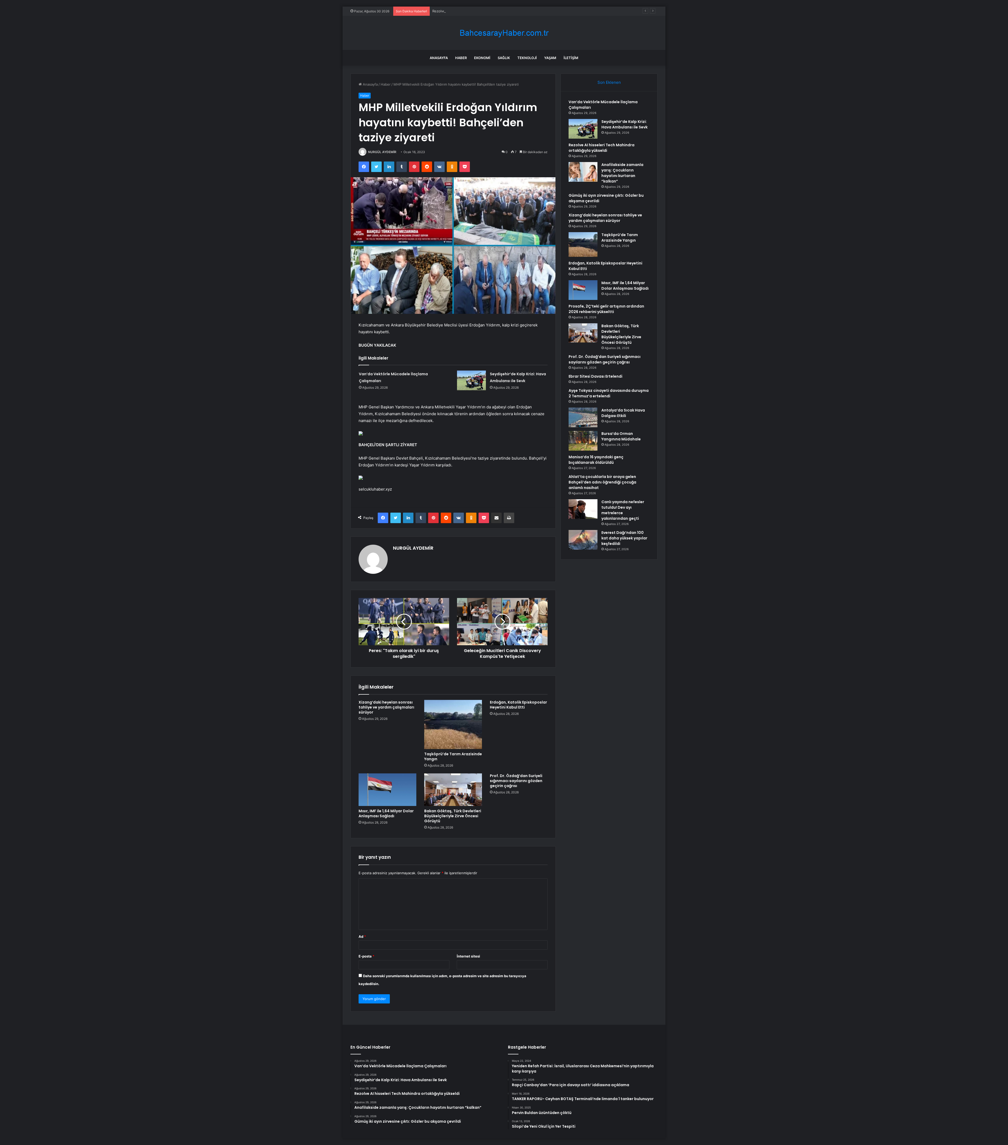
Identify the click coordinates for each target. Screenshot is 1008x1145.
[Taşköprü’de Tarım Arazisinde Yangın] (453, 724)
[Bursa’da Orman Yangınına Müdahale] (583, 441)
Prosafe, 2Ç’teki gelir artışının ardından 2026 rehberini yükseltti (606, 309)
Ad (362, 936)
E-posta (366, 956)
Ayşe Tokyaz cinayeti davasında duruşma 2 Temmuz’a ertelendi (609, 393)
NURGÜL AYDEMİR (382, 152)
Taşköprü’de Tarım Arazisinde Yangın (453, 756)
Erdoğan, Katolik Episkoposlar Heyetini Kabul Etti (518, 705)
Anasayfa (439, 58)
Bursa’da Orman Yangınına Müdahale (621, 436)
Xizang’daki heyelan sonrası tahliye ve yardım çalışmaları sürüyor (386, 707)
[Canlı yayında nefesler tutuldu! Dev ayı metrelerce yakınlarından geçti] (583, 509)
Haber (461, 58)
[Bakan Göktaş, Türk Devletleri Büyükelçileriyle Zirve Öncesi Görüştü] (453, 789)
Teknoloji (527, 58)
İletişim (571, 58)
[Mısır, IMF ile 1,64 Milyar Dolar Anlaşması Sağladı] (387, 789)
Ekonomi (482, 58)
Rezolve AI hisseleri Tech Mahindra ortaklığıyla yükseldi (477, 11)
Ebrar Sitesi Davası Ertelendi (595, 376)
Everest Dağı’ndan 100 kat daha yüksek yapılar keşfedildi (624, 538)
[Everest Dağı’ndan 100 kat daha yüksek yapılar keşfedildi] (583, 540)
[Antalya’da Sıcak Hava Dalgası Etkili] (583, 417)
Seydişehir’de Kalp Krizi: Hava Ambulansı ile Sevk (624, 124)
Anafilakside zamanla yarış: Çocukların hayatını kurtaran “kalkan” (622, 173)
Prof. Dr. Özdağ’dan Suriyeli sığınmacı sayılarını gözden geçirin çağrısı (516, 780)
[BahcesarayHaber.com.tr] (504, 33)
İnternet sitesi (468, 956)
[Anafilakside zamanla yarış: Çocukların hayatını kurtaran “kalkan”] (583, 172)
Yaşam (550, 58)
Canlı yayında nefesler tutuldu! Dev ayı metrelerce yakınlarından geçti (622, 510)
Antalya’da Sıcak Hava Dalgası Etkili (623, 413)
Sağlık (504, 58)
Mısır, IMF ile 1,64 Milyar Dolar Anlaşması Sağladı (386, 813)
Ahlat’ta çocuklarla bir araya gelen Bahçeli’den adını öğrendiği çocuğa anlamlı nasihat (602, 482)
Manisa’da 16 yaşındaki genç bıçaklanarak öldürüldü (596, 459)
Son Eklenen (609, 82)
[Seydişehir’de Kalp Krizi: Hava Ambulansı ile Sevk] (471, 380)
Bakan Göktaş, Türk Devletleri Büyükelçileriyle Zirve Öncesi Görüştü (452, 816)
